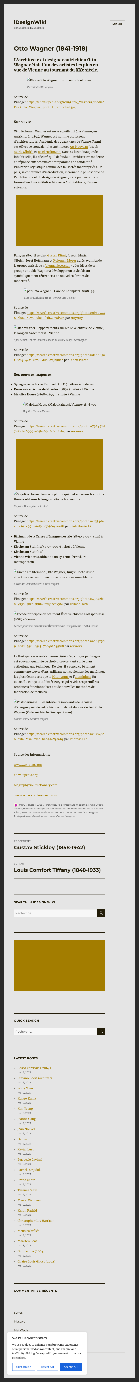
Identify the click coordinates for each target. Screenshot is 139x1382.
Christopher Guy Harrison (36, 1220)
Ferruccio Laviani (30, 1159)
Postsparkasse (22, 816)
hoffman (72, 808)
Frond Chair (26, 1180)
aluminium (83, 676)
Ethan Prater (79, 360)
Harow (22, 1139)
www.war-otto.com (28, 764)
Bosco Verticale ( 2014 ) (34, 1068)
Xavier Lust (26, 1149)
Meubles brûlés (28, 1231)
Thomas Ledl (79, 739)
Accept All (71, 1367)
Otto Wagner (90, 812)
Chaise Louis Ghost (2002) (36, 1261)
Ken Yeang (25, 1108)
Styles (18, 1312)
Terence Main (27, 1190)
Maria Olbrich (23, 152)
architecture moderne (74, 804)
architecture (52, 804)
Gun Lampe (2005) (31, 1251)
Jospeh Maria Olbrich (90, 808)
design (41, 808)
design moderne (56, 808)
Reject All (47, 1367)
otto (79, 812)
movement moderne (63, 812)
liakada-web (79, 604)
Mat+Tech (21, 1330)
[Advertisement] (60, 220)
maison (45, 812)
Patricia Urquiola (29, 1170)
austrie (18, 808)
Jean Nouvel (26, 1129)
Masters (19, 1321)
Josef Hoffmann (49, 152)
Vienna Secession (57, 265)
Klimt (17, 812)
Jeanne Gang (27, 1119)
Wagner (70, 816)
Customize (23, 1367)
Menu (117, 24)
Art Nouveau (79, 146)
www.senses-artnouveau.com (36, 795)
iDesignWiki (30, 22)
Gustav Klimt (56, 255)
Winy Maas (25, 1088)
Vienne (60, 816)
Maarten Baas (27, 1241)
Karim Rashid (27, 1210)
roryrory (77, 318)
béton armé (60, 676)
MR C (22, 804)
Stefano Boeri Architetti (35, 1078)
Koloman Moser (64, 260)
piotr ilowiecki (80, 526)
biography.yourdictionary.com (35, 785)
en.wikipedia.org (26, 775)
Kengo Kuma (27, 1098)
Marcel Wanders (29, 1200)
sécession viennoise (43, 816)
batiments (29, 808)
